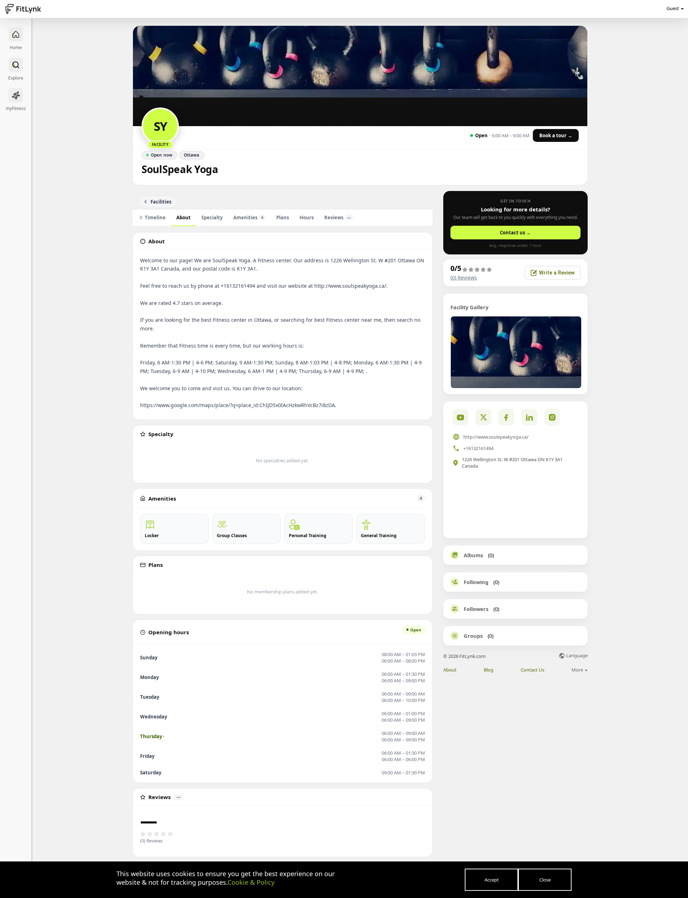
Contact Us (532, 670)
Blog (488, 670)
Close (545, 879)
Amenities (248, 217)
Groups (473, 636)
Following (476, 582)
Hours (307, 217)
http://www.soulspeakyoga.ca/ (496, 437)
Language (576, 656)
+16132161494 (478, 448)
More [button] (578, 670)
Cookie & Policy (251, 882)
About (183, 217)
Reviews (337, 217)
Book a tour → (555, 135)
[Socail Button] (460, 417)
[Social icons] (552, 417)
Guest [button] (672, 8)
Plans (282, 217)
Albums (473, 555)
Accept (491, 879)
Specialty (212, 217)
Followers (476, 609)
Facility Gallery (469, 307)
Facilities (160, 202)
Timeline (155, 217)
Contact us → (515, 232)
